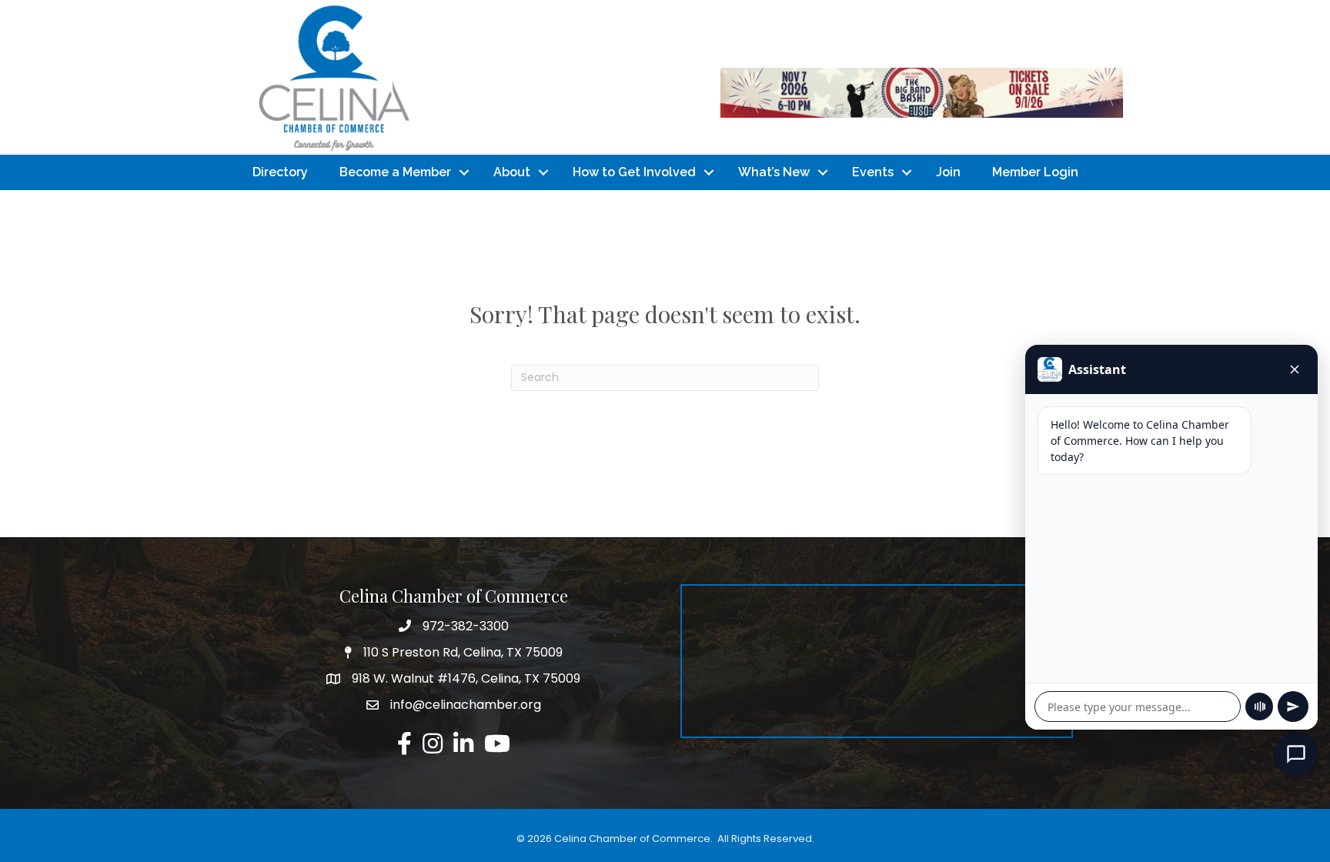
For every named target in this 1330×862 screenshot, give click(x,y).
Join (948, 172)
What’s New (774, 172)
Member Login (1035, 172)
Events (873, 172)
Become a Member (395, 172)
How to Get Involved (634, 172)
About (511, 172)
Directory (280, 172)
